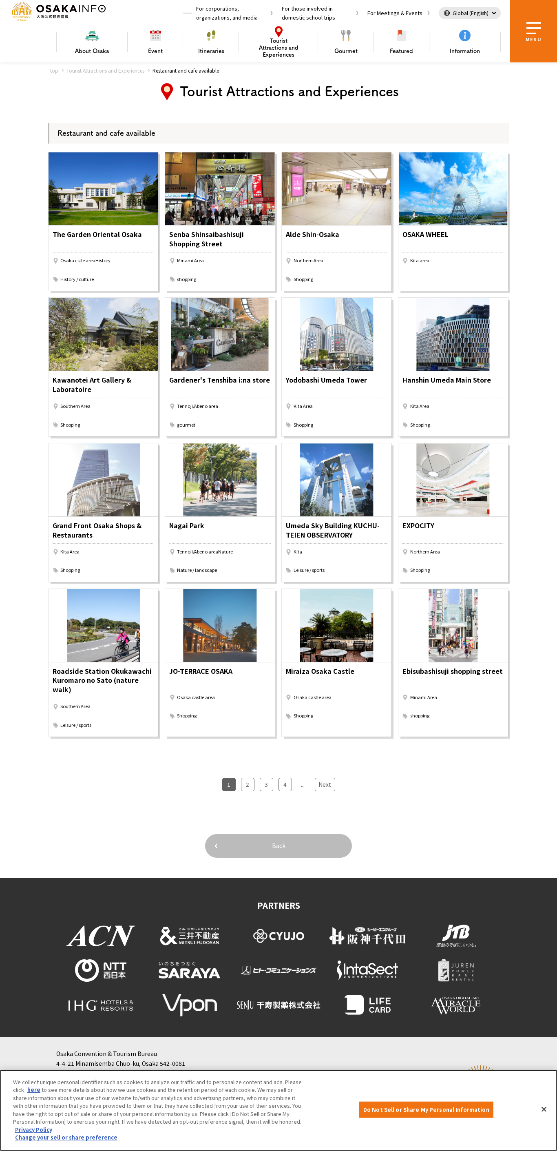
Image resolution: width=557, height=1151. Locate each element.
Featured (401, 51)
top (54, 70)
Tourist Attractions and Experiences (105, 70)
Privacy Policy (33, 1129)
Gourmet (346, 51)
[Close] (544, 1109)
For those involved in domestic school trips (308, 12)
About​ (92, 51)
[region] (278, 1110)
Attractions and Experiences (278, 48)
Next (324, 784)
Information (465, 51)
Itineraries (211, 51)
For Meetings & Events (394, 13)
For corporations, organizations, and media (227, 12)
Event (155, 51)
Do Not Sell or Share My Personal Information (426, 1109)
